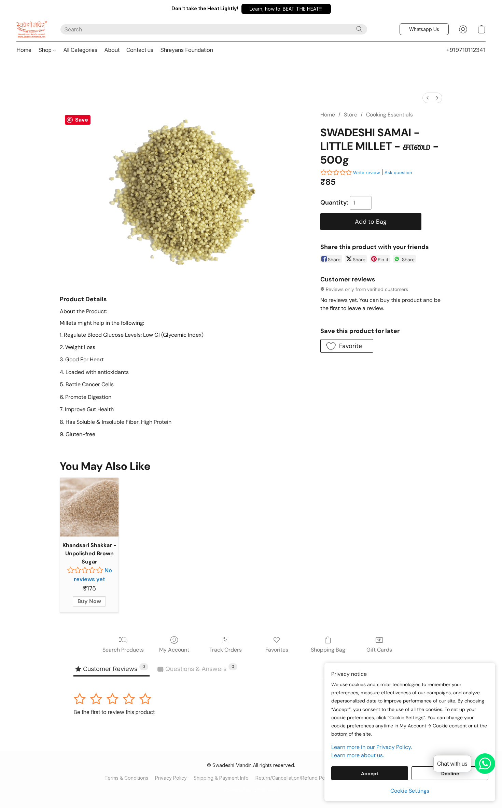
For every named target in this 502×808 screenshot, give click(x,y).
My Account (174, 649)
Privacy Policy (171, 778)
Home (23, 49)
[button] (286, 9)
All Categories (80, 49)
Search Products (123, 649)
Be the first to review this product (114, 712)
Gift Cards (379, 649)
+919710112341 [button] (466, 49)
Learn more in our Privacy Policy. (371, 747)
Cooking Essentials (389, 114)
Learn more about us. (357, 755)
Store (350, 114)
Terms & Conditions (126, 778)
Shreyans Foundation (186, 49)
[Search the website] (359, 29)
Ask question (398, 172)
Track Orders (225, 649)
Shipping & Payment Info (221, 778)
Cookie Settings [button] (409, 790)
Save (81, 119)
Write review (366, 172)
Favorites (276, 649)
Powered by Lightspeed (251, 790)
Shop (45, 49)
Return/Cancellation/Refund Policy (294, 778)
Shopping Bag (328, 649)
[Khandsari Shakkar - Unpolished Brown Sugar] (89, 507)
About (112, 49)
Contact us (139, 49)
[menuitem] (427, 98)
